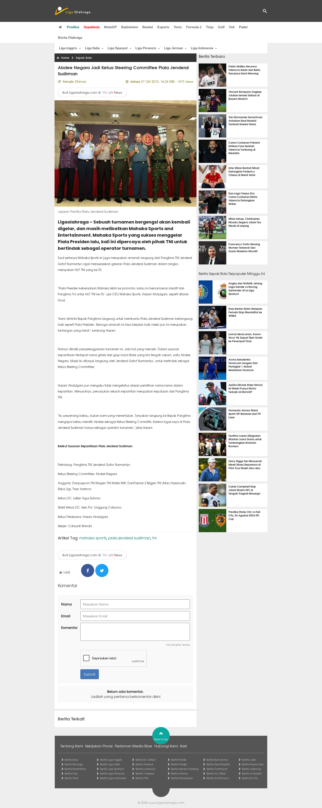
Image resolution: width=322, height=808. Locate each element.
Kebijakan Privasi (99, 745)
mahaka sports (92, 537)
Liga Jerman (173, 48)
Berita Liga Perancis (112, 773)
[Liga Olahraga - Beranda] (72, 11)
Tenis (178, 27)
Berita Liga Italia (110, 764)
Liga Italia (92, 48)
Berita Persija (179, 764)
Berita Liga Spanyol (112, 769)
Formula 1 (194, 27)
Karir (183, 745)
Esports (163, 27)
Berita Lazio (249, 760)
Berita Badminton (75, 769)
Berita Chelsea (145, 773)
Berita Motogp (74, 764)
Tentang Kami (71, 745)
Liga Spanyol (117, 48)
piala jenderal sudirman (129, 537)
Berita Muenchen (253, 764)
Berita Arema (179, 773)
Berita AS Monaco (218, 778)
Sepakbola (92, 27)
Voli (232, 27)
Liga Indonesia (202, 48)
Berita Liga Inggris (111, 760)
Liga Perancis (145, 48)
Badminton (129, 27)
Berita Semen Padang (184, 769)
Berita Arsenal (144, 764)
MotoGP (110, 27)
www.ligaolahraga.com (166, 802)
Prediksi (73, 27)
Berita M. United (145, 760)
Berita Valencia (251, 769)
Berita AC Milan (216, 773)
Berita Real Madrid (218, 764)
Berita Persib (178, 760)
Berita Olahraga (70, 37)
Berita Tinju (71, 773)
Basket (147, 27)
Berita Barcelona (217, 760)
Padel (243, 27)
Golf (221, 27)
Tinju (210, 27)
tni (154, 537)
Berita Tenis (71, 778)
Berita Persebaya (182, 778)
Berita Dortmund (217, 769)
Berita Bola (71, 760)
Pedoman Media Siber (133, 745)
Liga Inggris (68, 48)
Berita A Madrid (252, 773)
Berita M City (250, 778)
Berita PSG (142, 778)
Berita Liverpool (145, 769)
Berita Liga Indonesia (113, 778)
